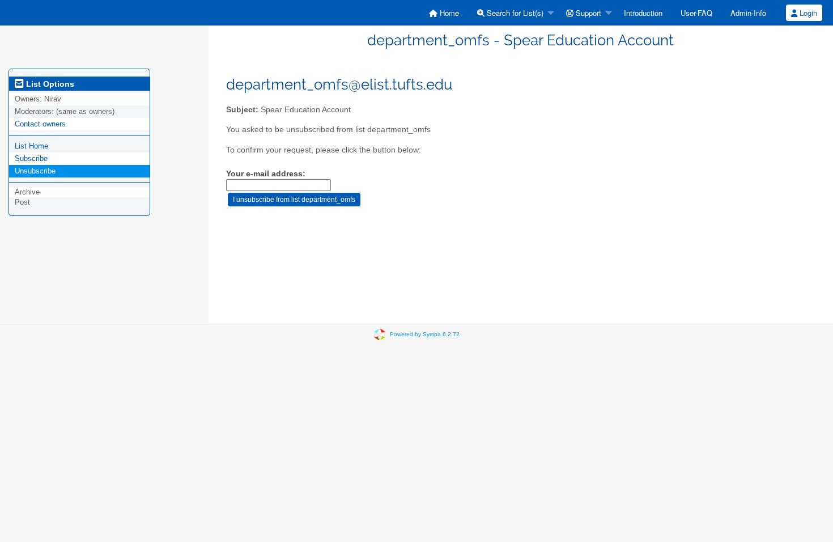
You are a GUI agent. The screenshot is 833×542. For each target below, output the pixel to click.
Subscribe (31, 158)
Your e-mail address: (265, 174)
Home (448, 12)
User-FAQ (696, 12)
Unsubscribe (35, 171)
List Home (31, 146)
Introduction (643, 12)
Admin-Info (748, 12)
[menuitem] (444, 13)
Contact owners (40, 124)
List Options (49, 83)
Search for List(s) (513, 12)
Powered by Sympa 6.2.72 (425, 334)
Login (807, 12)
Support (587, 12)
